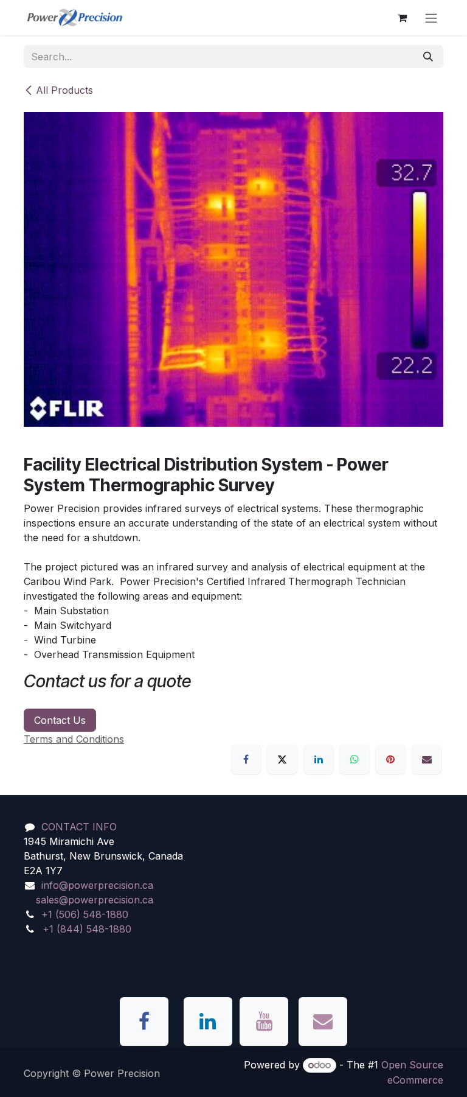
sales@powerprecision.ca (94, 900)
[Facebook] (246, 759)
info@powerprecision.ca (97, 885)
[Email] (426, 759)
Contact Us (60, 720)
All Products (64, 90)
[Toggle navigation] (431, 17)
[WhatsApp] (354, 759)
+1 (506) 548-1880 (84, 914)
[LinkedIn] (318, 759)
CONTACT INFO (79, 827)
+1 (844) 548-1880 (87, 929)
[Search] (428, 56)
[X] (282, 759)
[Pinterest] (390, 759)
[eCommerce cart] (402, 17)
